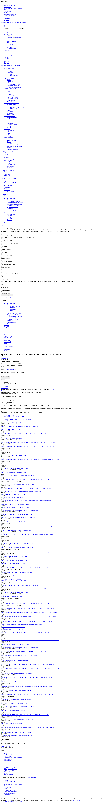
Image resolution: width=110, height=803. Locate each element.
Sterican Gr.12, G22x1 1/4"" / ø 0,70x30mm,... (46, 728)
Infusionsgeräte (11, 121)
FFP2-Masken (7, 176)
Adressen (9, 43)
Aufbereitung (10, 130)
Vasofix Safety (18, 438)
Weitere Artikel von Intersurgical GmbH (14, 416)
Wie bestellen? (7, 7)
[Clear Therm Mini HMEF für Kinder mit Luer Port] (12, 568)
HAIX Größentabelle (9, 5)
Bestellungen (10, 45)
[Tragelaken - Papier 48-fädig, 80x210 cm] (6, 575)
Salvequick (7, 157)
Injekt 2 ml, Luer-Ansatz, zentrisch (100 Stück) (46, 451)
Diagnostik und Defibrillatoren (11, 88)
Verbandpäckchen (11, 164)
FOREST (6, 184)
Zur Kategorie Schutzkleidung (8, 171)
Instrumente (10, 81)
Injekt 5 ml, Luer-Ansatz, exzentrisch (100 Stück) (46, 442)
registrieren (18, 37)
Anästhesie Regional (12, 117)
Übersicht (9, 40)
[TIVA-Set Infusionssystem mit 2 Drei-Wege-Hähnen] (3, 530)
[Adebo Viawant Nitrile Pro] (4, 429)
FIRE (5, 181)
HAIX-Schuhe (7, 328)
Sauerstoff (9, 77)
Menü (5, 25)
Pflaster (9, 163)
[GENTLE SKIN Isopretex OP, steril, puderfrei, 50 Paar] (15, 534)
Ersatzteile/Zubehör (9, 191)
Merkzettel (9, 47)
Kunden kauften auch (6, 419)
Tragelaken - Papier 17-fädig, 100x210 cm (22, 543)
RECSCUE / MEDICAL (10, 182)
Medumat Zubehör (12, 69)
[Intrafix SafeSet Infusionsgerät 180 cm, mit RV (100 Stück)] (5, 484)
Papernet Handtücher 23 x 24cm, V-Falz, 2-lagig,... (19, 507)
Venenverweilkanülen (12, 124)
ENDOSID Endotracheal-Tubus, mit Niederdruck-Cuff (28, 426)
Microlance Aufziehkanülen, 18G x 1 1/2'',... (20, 455)
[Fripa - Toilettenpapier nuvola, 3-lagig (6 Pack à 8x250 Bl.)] (4, 572)
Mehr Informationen (76, 800)
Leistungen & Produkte (10, 14)
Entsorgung (10, 126)
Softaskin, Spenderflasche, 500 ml (20, 504)
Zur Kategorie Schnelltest (7, 170)
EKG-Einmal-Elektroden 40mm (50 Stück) (18, 563)
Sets (8, 134)
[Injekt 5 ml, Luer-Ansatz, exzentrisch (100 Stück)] (17, 442)
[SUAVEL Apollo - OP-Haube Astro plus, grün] (15, 526)
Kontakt (6, 4)
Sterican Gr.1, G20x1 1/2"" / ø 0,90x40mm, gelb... (46, 446)
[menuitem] (56, 4)
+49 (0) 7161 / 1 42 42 (6, 746)
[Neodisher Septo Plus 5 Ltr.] (5, 497)
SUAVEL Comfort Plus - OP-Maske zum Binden (47, 464)
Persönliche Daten (11, 41)
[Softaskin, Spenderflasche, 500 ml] (6, 504)
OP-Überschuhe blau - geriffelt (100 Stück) (20, 556)
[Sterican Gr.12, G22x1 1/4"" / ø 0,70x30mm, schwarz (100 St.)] (17, 728)
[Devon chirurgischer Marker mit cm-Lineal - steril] (9, 491)
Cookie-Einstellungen (9, 17)
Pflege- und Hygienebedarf (14, 84)
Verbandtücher (10, 166)
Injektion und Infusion (9, 116)
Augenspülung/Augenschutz (11, 159)
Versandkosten (32, 777)
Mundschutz (10, 111)
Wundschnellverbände (12, 149)
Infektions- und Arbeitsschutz (11, 103)
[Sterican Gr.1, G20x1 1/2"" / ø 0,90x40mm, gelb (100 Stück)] (17, 446)
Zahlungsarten (10, 44)
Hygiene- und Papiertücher (14, 87)
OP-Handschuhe (14, 108)
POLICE (6, 188)
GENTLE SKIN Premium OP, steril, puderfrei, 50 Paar (38, 539)
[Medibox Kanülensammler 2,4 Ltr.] (5, 560)
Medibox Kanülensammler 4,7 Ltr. (17, 472)
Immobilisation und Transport (11, 95)
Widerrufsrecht (7, 11)
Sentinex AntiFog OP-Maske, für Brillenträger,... (40, 500)
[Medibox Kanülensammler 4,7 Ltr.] (4, 472)
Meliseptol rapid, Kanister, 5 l (27, 514)
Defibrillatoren (10, 90)
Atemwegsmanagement (10, 68)
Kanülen (9, 119)
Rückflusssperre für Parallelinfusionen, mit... (21, 468)
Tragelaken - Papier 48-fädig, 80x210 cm (21, 575)
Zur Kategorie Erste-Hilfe (7, 152)
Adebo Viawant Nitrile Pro (13, 429)
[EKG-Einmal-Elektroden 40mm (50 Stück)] (4, 563)
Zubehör (9, 127)
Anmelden (10, 37)
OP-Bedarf (10, 113)
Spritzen (9, 120)
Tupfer (8, 147)
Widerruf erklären (11, 48)
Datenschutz (7, 18)
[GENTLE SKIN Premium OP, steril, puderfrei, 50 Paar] (12, 539)
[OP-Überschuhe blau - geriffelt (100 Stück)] (5, 556)
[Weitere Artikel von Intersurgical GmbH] (6, 358)
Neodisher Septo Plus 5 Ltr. (17, 497)
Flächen (9, 80)
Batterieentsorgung (8, 9)
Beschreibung (4, 386)
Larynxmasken (14, 75)
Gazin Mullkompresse (19, 494)
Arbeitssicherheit (11, 104)
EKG (8, 91)
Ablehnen (3, 801)
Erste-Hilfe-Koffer (8, 154)
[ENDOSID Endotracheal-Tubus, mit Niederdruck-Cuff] (7, 426)
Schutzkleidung (8, 326)
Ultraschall (10, 93)
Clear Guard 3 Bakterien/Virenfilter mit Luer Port (37, 480)
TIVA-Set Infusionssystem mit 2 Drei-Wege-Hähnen (18, 530)
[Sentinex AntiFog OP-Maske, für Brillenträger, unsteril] (14, 500)
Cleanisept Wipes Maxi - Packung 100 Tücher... (40, 488)
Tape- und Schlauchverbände (14, 146)
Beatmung (9, 71)
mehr (52, 389)
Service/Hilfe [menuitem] (11, 11)
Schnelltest (6, 325)
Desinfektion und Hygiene (10, 78)
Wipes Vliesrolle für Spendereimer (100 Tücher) (20, 547)
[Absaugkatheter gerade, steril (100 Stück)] (9, 510)
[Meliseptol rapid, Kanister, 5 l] (10, 514)
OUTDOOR (7, 190)
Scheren (9, 131)
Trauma (9, 142)
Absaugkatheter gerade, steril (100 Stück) (27, 510)
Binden (9, 139)
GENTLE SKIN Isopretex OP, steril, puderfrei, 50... (43, 534)
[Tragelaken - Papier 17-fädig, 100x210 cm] (6, 543)
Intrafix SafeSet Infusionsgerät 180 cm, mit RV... (22, 484)
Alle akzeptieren (10, 801)
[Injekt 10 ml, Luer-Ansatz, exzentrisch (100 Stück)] (17, 459)
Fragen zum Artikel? (9, 415)
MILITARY (7, 187)
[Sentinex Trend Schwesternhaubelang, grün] (3, 521)
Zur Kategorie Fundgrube (7, 194)
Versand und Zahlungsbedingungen (13, 8)
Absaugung (10, 72)
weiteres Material (8, 160)
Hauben (9, 110)
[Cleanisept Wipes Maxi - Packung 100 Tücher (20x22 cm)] (14, 488)
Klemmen (9, 133)
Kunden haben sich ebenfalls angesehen (22, 419)
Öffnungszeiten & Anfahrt (10, 15)
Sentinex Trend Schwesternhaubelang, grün (16, 521)
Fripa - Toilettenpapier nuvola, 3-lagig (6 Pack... (19, 572)
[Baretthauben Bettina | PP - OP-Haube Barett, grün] (11, 433)
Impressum (6, 20)
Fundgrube (6, 329)
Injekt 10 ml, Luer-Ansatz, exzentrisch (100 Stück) (46, 459)
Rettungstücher (11, 100)
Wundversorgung (8, 137)
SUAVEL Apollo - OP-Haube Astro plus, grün (42, 526)
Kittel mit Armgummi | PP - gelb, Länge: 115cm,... (35, 651)
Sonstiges (9, 94)
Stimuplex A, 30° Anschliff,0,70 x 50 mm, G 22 (46, 552)
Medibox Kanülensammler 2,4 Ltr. (18, 560)
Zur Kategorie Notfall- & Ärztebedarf (10, 65)
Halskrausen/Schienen (12, 98)
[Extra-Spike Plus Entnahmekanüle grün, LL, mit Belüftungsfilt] (5, 475)
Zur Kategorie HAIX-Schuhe (8, 178)
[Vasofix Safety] (8, 438)
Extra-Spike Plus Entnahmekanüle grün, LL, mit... (22, 475)
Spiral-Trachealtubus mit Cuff (14, 422)
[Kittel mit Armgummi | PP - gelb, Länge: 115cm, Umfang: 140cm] (11, 651)
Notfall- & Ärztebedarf (9, 303)
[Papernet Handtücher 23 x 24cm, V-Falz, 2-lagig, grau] (3, 507)
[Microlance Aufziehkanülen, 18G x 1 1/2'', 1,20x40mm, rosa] (5, 455)
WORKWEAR (8, 185)
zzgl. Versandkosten (12, 369)
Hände (8, 82)
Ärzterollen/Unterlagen (13, 85)
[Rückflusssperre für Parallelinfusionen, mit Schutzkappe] (5, 468)
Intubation (9, 74)
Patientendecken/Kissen (13, 97)
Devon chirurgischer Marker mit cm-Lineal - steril (29, 491)
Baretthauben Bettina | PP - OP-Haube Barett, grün (34, 433)
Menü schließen (8, 34)
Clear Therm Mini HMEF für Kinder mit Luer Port (36, 568)
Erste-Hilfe (6, 323)
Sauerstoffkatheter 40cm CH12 (29, 517)
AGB (5, 12)
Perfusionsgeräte (11, 123)
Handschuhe (10, 106)
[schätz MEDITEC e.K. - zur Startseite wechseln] (13, 22)
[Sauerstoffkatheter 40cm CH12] (11, 517)
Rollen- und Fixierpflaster (13, 144)
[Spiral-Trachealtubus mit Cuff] (3, 422)
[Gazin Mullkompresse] (7, 494)
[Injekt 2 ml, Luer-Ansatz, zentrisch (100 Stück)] (17, 451)
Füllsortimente (7, 156)
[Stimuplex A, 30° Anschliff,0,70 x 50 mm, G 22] (17, 552)
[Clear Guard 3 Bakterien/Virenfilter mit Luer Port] (13, 480)
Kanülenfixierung (11, 140)
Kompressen (10, 143)
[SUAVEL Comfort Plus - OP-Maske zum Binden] (18, 464)
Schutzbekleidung (11, 114)
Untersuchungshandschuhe (17, 107)
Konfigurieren (18, 801)
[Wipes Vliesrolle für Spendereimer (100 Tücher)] (4, 547)
